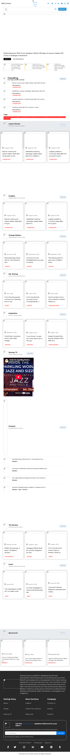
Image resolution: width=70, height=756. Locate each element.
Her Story (29, 305)
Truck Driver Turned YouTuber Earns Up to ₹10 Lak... (34, 338)
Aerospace (46, 117)
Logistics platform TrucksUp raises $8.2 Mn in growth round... (57, 154)
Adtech (40, 117)
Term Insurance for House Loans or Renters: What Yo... (55, 550)
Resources (29, 714)
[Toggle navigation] (6, 9)
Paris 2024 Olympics (53, 344)
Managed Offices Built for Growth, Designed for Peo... (34, 550)
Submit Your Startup (33, 709)
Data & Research (9, 556)
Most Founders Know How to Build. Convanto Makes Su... (56, 299)
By (14, 59)
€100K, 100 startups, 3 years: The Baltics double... (12, 550)
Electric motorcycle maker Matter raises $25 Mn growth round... (11, 154)
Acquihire (16, 117)
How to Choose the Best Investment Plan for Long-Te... (10, 659)
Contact (62, 9)
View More (62, 78)
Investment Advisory (54, 305)
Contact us (51, 703)
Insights (7, 59)
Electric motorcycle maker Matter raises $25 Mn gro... (29, 83)
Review (50, 556)
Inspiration (30, 344)
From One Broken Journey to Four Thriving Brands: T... (33, 299)
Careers (50, 709)
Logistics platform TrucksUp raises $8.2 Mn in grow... (28, 99)
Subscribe (61, 733)
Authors (50, 714)
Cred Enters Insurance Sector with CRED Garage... (12, 338)
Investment (4, 662)
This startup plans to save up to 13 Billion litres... (55, 260)
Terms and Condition (25, 742)
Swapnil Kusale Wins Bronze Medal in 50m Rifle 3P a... (56, 338)
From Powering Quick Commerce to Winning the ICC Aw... (12, 299)
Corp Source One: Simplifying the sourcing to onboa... (34, 260)
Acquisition (33, 117)
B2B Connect (6, 3)
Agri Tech (54, 117)
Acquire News (24, 117)
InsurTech (7, 344)
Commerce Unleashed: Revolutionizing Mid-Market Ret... (30, 468)
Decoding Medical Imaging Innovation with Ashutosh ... (29, 478)
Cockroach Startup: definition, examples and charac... (57, 589)
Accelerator (8, 117)
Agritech (61, 117)
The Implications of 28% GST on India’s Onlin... (12, 590)
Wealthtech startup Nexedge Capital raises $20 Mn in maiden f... (34, 154)
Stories (7, 305)
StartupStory (19, 59)
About (6, 703)
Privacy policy (38, 742)
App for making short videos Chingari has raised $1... (57, 659)
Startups (7, 266)
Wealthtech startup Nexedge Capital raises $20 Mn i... (29, 91)
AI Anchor (7, 119)
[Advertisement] (35, 180)
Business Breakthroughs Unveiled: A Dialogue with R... (29, 487)
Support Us (46, 742)
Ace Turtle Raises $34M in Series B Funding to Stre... (33, 659)
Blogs (6, 596)
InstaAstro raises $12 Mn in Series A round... (25, 107)
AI (64, 117)
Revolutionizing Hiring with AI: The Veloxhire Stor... (12, 260)
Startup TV (8, 714)
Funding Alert (17, 87)
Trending (12, 78)
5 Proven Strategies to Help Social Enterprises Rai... (34, 590)
